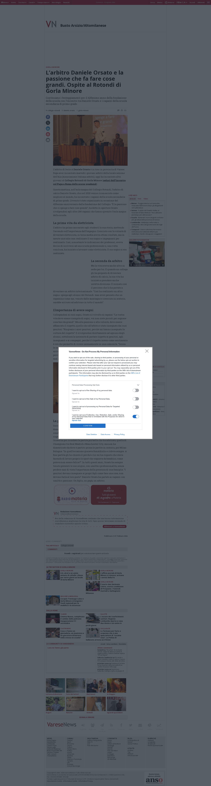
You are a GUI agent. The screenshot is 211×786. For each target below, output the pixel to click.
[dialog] (105, 393)
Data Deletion (91, 434)
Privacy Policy (119, 434)
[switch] (136, 390)
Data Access (105, 434)
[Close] (147, 351)
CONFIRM (87, 426)
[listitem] (105, 385)
